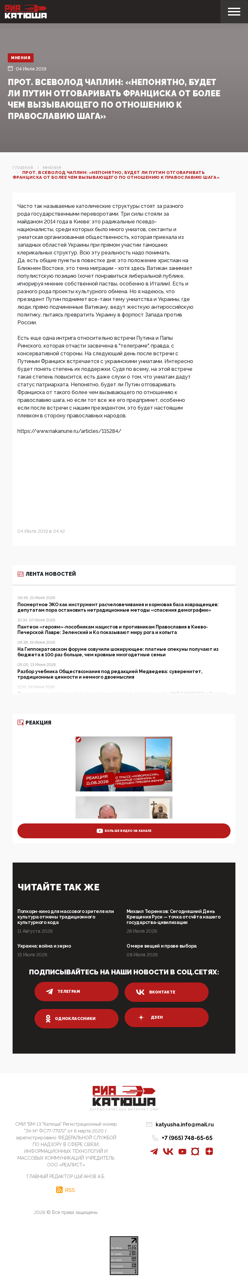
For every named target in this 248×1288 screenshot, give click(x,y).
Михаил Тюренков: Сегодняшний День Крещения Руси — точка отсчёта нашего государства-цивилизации (174, 917)
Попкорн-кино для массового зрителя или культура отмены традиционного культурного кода (65, 917)
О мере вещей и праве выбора (162, 946)
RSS (70, 1190)
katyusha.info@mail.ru (185, 1125)
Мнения (20, 58)
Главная (23, 167)
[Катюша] (26, 11)
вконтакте (162, 992)
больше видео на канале (128, 830)
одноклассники (75, 1018)
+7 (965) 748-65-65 (187, 1137)
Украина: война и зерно (44, 946)
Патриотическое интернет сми (124, 1109)
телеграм (68, 991)
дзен (157, 1017)
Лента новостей (51, 574)
